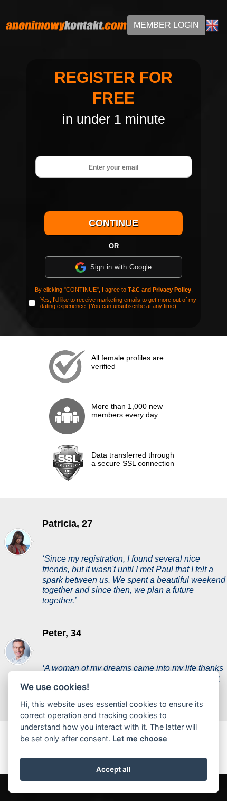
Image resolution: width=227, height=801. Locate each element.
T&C (134, 289)
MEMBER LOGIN (166, 25)
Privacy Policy (172, 289)
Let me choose (139, 738)
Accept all (113, 769)
